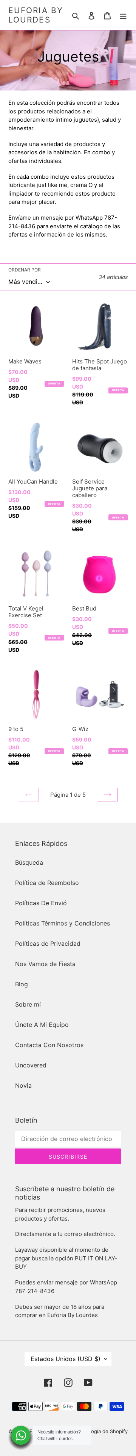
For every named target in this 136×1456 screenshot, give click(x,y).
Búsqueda (29, 862)
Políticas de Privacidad (47, 943)
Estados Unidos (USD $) (65, 1359)
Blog (21, 984)
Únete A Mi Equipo (42, 1024)
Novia (23, 1085)
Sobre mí (28, 1004)
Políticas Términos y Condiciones (62, 923)
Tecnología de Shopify (102, 1431)
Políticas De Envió (41, 903)
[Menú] (123, 15)
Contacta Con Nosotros (49, 1045)
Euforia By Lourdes (35, 15)
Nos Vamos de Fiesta (45, 964)
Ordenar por (24, 270)
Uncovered (30, 1065)
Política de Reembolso (47, 882)
